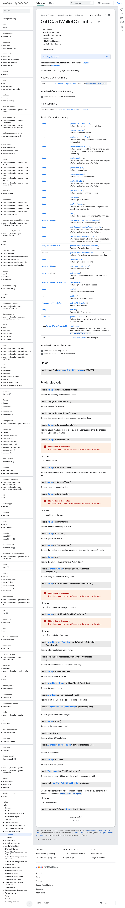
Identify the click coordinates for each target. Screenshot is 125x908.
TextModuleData (56, 303)
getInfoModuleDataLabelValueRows (84, 246)
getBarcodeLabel (76, 158)
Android (39, 873)
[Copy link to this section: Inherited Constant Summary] (75, 91)
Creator (58, 110)
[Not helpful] (109, 15)
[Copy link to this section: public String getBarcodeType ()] (73, 467)
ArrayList (45, 220)
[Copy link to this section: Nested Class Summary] (69, 77)
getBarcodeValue (77, 174)
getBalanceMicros (77, 130)
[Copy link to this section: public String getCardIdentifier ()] (73, 494)
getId (72, 213)
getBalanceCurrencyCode (80, 123)
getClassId (74, 197)
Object (86, 63)
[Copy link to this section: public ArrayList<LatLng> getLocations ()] (81, 695)
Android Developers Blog (45, 854)
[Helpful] (105, 15)
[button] (16, 36)
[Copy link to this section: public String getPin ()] (63, 721)
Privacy (46, 903)
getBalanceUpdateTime (79, 137)
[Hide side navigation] (29, 903)
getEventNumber (76, 204)
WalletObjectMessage (58, 282)
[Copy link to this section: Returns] (51, 456)
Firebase (39, 881)
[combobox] (82, 3)
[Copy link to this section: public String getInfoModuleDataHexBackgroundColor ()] (48, 586)
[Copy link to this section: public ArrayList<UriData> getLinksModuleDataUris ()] (92, 683)
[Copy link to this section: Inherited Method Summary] (74, 345)
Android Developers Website (74, 854)
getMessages (75, 282)
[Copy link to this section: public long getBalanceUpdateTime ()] (78, 413)
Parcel (84, 338)
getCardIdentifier (76, 181)
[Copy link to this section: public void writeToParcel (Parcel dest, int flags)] (87, 809)
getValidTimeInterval (78, 317)
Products (51, 15)
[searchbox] (16, 11)
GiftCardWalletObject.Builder (65, 84)
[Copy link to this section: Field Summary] (59, 103)
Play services (20, 3)
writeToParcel (75, 338)
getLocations (75, 273)
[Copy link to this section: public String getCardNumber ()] (72, 521)
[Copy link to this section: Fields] (50, 363)
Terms (38, 903)
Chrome (39, 877)
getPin (72, 289)
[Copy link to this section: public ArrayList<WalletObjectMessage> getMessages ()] (48, 709)
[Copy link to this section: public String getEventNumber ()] (73, 545)
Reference (40, 3)
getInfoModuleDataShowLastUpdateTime (86, 253)
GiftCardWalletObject (96, 83)
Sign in (119, 3)
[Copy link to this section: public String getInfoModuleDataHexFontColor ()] (88, 614)
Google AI (39, 889)
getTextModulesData (78, 303)
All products (40, 893)
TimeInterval (46, 317)
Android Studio (96, 854)
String (44, 123)
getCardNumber (76, 190)
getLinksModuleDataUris (79, 266)
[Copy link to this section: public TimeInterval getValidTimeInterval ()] (82, 771)
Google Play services (65, 15)
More (51, 3)
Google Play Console (98, 858)
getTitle (73, 310)
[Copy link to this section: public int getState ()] (62, 733)
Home (43, 15)
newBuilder (74, 326)
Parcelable (55, 66)
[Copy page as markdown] (99, 22)
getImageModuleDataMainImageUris (84, 220)
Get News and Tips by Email (46, 858)
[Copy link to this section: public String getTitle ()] (65, 759)
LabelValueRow (56, 246)
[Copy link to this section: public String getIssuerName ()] (72, 671)
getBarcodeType (76, 167)
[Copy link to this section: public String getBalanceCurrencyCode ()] (81, 389)
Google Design (68, 858)
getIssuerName (76, 259)
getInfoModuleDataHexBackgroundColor (85, 227)
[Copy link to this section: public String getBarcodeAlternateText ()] (81, 425)
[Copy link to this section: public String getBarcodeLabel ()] (73, 439)
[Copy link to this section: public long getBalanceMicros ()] (73, 401)
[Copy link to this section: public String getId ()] (62, 557)
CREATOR (85, 110)
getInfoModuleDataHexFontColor (83, 236)
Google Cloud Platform (44, 885)
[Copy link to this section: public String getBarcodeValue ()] (73, 482)
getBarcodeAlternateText (80, 146)
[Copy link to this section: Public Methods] (63, 382)
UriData (52, 220)
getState (73, 296)
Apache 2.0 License (78, 833)
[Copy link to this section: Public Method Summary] (70, 117)
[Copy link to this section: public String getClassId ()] (67, 533)
